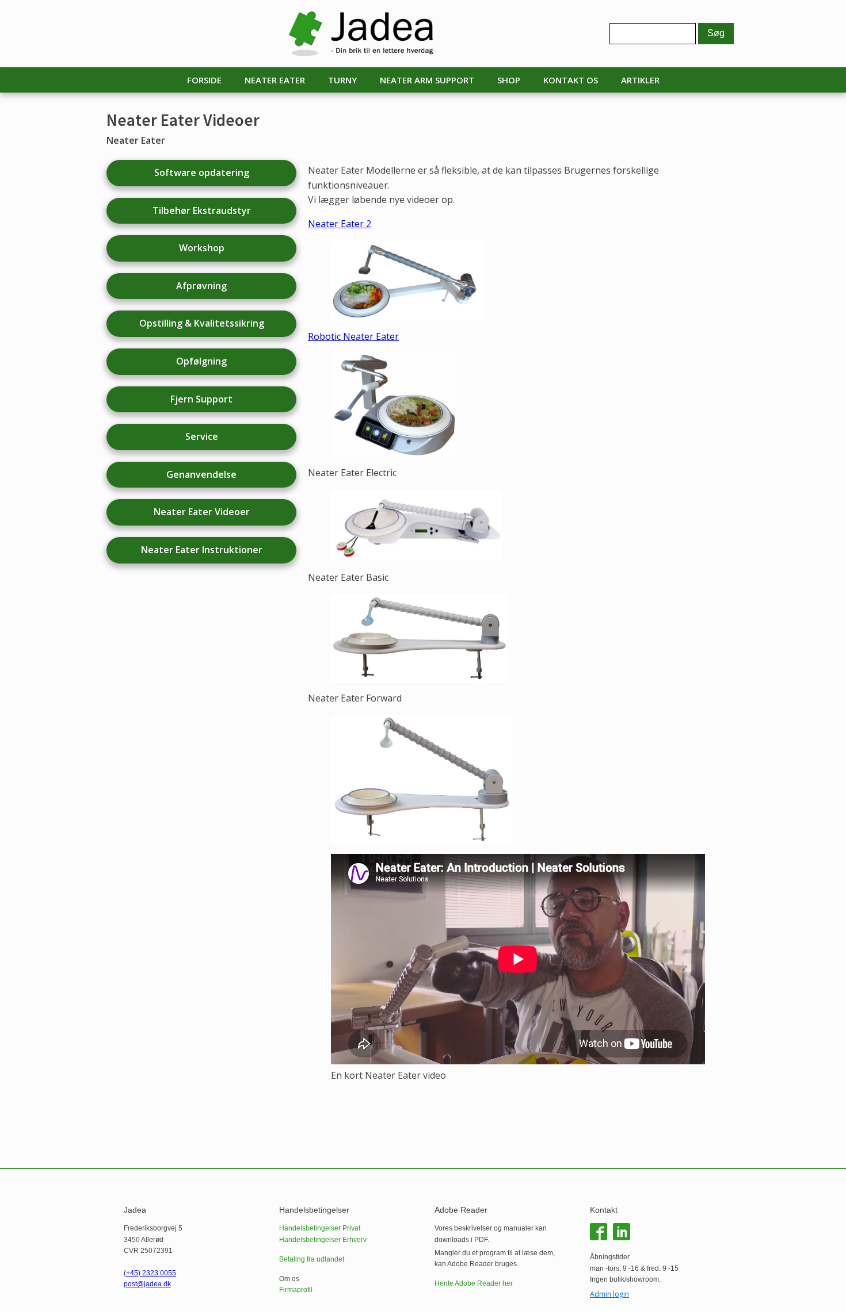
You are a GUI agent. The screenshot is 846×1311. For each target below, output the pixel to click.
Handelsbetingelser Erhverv (323, 1240)
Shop (508, 80)
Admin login (609, 1294)
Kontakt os (570, 80)
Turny (342, 80)
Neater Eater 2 (339, 223)
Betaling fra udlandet (311, 1259)
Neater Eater (275, 80)
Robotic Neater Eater (353, 336)
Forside (204, 80)
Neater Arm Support (427, 80)
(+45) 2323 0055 (150, 1273)
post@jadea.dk (147, 1284)
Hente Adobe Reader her (474, 1283)
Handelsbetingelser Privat (319, 1228)
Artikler (640, 80)
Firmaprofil (296, 1290)
